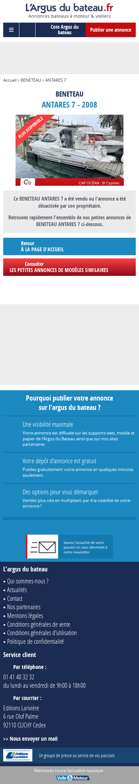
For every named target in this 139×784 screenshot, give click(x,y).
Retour (42, 246)
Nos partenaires (23, 606)
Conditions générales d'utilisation (42, 632)
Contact (14, 598)
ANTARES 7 (55, 80)
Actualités (17, 589)
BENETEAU (31, 80)
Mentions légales (25, 615)
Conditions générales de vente (38, 624)
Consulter (59, 267)
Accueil (9, 80)
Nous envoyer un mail (34, 738)
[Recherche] (27, 30)
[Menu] (11, 30)
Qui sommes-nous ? (27, 581)
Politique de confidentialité (35, 641)
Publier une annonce (110, 29)
